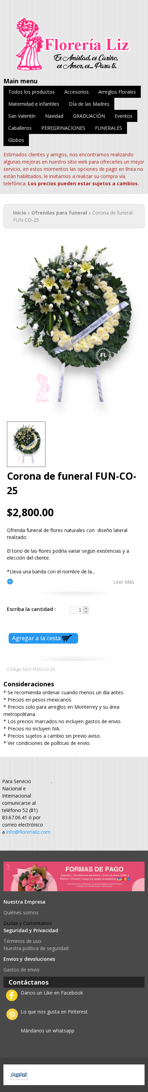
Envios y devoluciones (29, 959)
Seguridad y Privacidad (30, 930)
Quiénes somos (21, 912)
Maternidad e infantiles (33, 104)
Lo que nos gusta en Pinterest (54, 1011)
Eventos (124, 116)
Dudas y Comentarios (27, 923)
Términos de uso (22, 941)
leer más (123, 582)
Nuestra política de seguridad (35, 948)
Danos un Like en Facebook (52, 992)
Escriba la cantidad (30, 609)
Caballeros (20, 128)
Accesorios (76, 92)
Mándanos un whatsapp (47, 1030)
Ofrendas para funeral (59, 212)
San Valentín (21, 116)
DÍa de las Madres (89, 104)
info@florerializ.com (28, 832)
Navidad (54, 116)
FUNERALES (108, 128)
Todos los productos (31, 92)
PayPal (19, 1075)
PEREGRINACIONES (63, 128)
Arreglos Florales (117, 92)
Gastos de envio (21, 969)
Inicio (19, 212)
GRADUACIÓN (89, 116)
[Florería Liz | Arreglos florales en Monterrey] (74, 67)
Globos (16, 140)
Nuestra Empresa (24, 901)
